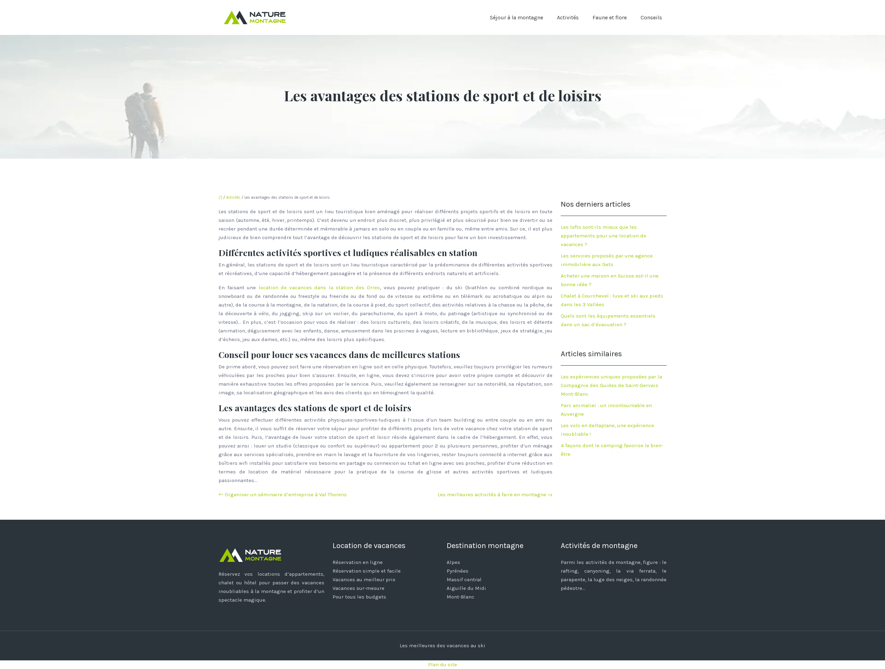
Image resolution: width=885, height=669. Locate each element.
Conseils (651, 17)
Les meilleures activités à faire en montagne (492, 494)
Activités (568, 17)
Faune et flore (610, 17)
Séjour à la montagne (516, 17)
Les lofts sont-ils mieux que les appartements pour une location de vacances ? (603, 235)
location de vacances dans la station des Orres (319, 287)
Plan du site (442, 664)
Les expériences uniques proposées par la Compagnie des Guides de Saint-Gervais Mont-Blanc (611, 385)
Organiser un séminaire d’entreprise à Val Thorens (286, 494)
